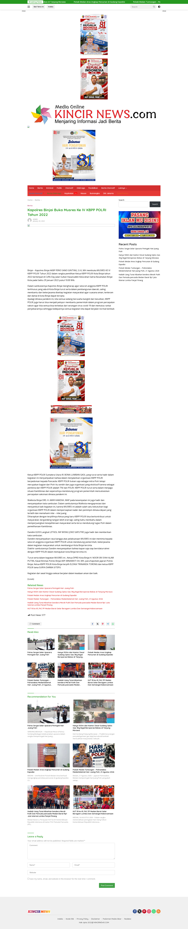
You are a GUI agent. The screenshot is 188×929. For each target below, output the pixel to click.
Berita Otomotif (108, 188)
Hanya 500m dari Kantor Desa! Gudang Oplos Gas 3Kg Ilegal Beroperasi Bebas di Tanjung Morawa (69, 592)
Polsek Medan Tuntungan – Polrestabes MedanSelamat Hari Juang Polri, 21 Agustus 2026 (137, 2)
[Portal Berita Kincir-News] (94, 114)
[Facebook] (135, 911)
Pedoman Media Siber (112, 919)
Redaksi (127, 919)
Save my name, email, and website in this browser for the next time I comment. (63, 879)
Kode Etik (70, 919)
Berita (40, 188)
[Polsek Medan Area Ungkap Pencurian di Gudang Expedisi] (101, 642)
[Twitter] (139, 911)
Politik (59, 188)
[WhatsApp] (154, 911)
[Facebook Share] (92, 624)
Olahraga (81, 188)
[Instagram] (149, 911)
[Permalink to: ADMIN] (29, 220)
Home (31, 188)
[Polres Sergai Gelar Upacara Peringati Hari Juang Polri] (41, 642)
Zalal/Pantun (122, 193)
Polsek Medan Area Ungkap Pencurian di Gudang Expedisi (63, 2)
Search (121, 200)
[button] (154, 7)
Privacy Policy (82, 919)
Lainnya (121, 188)
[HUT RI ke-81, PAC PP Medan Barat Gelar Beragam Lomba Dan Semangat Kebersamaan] (101, 670)
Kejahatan (69, 193)
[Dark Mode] (159, 7)
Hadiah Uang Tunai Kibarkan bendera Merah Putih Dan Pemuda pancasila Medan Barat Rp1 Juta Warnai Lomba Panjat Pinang (68, 604)
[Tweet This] (97, 624)
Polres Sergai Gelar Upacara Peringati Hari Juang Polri (50, 588)
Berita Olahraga (54, 193)
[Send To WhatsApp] (113, 624)
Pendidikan (93, 188)
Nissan (83, 193)
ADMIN (35, 219)
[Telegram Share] (108, 624)
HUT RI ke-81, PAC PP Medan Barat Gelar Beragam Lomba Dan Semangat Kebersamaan (64, 608)
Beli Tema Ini (39, 7)
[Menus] (29, 7)
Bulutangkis (95, 193)
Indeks (50, 7)
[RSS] (158, 911)
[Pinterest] (144, 911)
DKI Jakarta (108, 193)
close (24, 11)
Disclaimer (95, 919)
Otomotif (69, 188)
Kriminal (49, 188)
